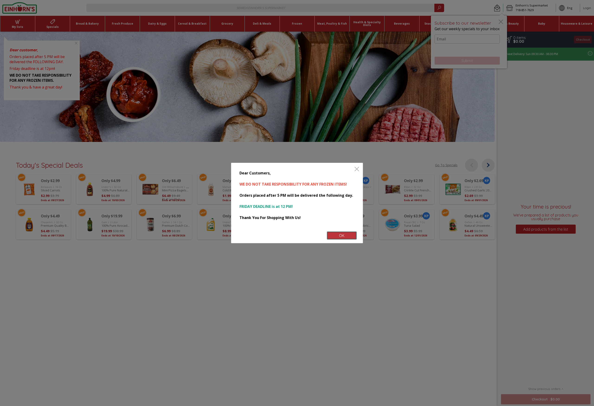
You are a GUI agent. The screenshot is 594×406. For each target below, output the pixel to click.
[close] (356, 169)
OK (341, 235)
